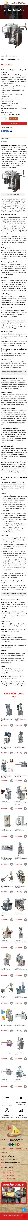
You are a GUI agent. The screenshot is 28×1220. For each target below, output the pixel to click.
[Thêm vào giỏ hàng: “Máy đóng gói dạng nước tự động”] (25, 1058)
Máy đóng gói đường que (6, 1025)
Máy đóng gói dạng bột (20, 747)
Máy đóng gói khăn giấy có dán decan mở (21, 776)
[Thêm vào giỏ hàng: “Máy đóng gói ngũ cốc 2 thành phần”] (25, 892)
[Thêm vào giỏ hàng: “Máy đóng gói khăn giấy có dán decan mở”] (25, 780)
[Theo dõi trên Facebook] (2, 131)
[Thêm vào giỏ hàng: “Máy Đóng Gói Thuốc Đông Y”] (25, 975)
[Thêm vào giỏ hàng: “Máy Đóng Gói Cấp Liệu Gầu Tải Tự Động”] (25, 808)
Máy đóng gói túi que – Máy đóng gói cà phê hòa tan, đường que (6, 776)
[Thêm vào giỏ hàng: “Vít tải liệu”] (11, 1003)
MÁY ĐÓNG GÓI (17, 14)
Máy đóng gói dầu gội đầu (20, 914)
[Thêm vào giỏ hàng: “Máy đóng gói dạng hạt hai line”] (25, 864)
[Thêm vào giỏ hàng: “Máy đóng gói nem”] (11, 1086)
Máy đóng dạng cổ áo (6, 830)
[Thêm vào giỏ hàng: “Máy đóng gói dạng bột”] (25, 753)
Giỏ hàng (13, 119)
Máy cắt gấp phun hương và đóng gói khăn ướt (6, 859)
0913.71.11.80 (9, 1167)
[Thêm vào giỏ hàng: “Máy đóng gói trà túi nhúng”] (11, 919)
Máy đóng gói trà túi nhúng (5, 915)
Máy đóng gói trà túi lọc (6, 941)
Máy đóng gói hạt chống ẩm (6, 720)
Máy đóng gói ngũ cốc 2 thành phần (20, 887)
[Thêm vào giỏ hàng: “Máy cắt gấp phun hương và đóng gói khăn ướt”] (11, 864)
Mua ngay (14, 123)
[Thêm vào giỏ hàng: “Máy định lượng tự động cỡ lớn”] (11, 892)
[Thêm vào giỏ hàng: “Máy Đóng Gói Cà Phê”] (11, 808)
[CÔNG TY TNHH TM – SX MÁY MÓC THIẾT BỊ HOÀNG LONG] (15, 2)
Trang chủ (9, 14)
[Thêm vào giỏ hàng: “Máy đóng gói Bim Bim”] (25, 836)
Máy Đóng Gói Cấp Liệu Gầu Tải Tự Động (21, 803)
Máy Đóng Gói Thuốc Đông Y (21, 969)
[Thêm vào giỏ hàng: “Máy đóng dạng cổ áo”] (11, 836)
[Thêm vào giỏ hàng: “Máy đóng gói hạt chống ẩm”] (11, 725)
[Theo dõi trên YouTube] (18, 1144)
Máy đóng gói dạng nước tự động (20, 1054)
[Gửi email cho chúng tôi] (11, 131)
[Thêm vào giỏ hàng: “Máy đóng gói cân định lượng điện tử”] (11, 753)
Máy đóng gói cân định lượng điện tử (6, 748)
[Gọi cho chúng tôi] (15, 1144)
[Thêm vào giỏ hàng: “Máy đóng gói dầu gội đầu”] (25, 919)
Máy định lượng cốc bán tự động (21, 942)
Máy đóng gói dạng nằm (6, 1053)
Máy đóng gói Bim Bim (19, 830)
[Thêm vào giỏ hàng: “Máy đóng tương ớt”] (11, 975)
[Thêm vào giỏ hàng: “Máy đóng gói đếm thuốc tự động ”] (25, 725)
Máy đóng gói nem (5, 1080)
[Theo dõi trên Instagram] (5, 131)
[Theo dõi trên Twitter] (8, 131)
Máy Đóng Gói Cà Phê (5, 802)
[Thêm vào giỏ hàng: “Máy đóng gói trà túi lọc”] (11, 947)
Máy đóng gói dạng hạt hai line (21, 859)
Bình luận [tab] (4, 141)
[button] (2, 3)
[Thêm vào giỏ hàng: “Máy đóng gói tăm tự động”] (25, 1003)
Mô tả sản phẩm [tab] (5, 138)
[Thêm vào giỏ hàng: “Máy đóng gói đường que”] (11, 1031)
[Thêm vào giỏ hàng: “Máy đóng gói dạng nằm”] (11, 1058)
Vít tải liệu (3, 997)
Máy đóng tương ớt (5, 969)
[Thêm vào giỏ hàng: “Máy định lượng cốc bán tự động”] (25, 947)
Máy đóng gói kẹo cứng (20, 1025)
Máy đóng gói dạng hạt (20, 1080)
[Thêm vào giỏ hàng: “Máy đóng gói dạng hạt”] (25, 1086)
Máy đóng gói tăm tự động (21, 997)
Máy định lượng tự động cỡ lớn (7, 887)
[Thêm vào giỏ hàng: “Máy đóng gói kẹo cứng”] (25, 1031)
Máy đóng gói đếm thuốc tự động (20, 720)
